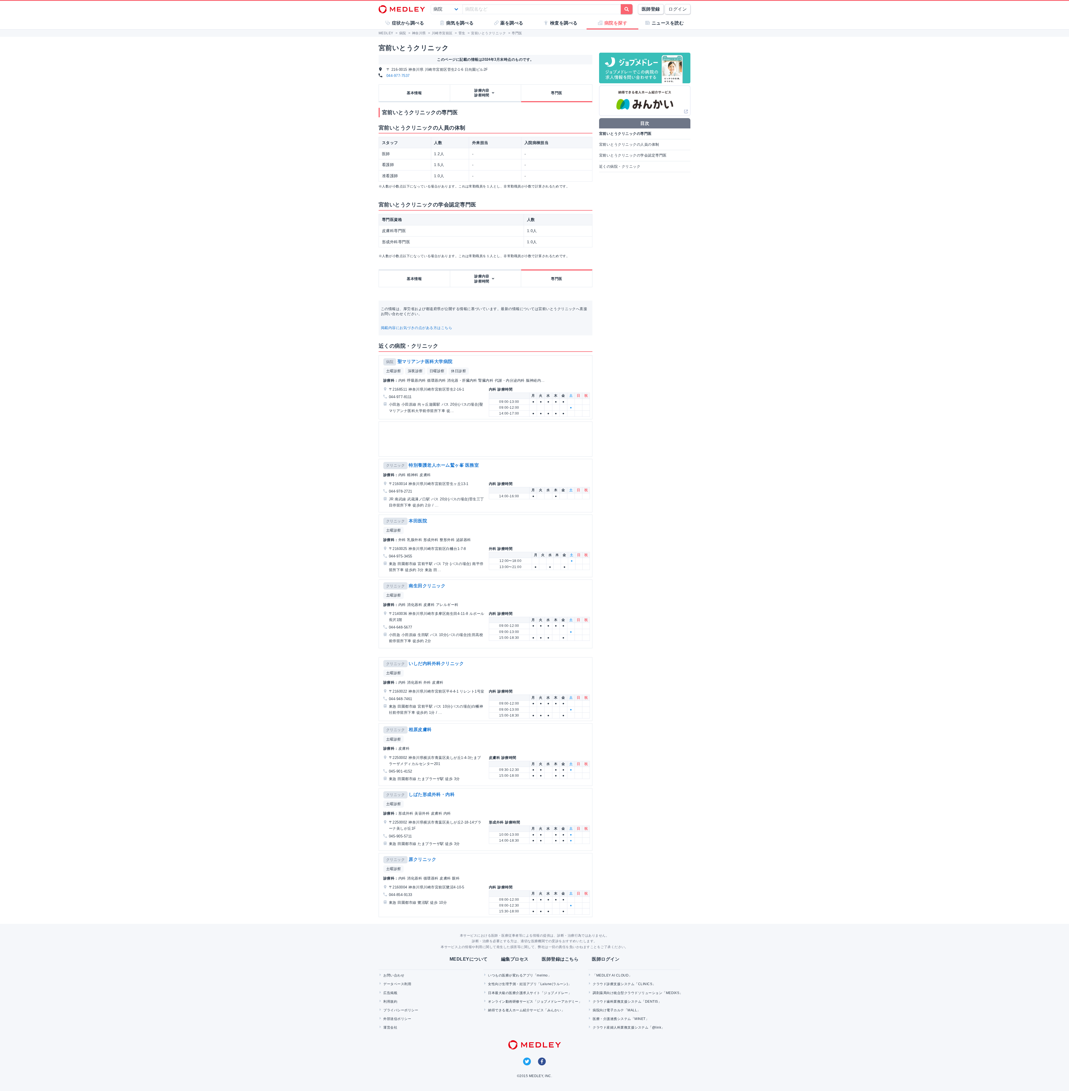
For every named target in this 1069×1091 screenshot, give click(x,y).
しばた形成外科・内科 (432, 794)
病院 (390, 362)
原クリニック (422, 859)
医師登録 (651, 9)
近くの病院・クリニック (619, 166)
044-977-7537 (398, 76)
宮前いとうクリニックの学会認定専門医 (633, 155)
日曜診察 (437, 371)
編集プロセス (515, 959)
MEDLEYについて (469, 959)
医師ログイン (605, 959)
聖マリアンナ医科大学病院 (425, 361)
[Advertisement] (486, 439)
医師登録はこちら (560, 959)
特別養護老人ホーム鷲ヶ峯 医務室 (444, 465)
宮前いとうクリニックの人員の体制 (629, 144)
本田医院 (418, 520)
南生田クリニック (427, 585)
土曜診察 (393, 371)
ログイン (677, 9)
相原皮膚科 (420, 729)
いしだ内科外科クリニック (436, 663)
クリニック (395, 465)
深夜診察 (415, 371)
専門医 (556, 93)
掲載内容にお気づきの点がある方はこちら (416, 328)
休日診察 (458, 371)
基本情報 (414, 93)
